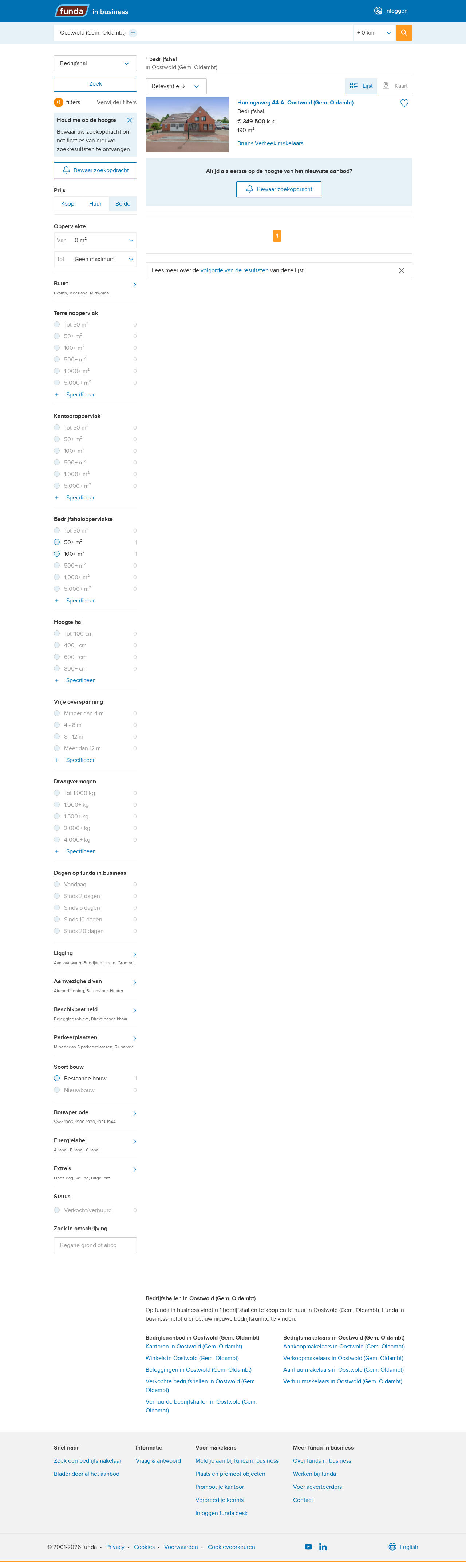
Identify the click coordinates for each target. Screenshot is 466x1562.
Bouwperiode (85, 1116)
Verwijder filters (117, 102)
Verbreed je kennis (220, 1500)
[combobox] (203, 33)
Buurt (81, 287)
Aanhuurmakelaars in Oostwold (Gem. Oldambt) (343, 1369)
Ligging (95, 957)
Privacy (115, 1547)
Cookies (144, 1547)
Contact (303, 1500)
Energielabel (77, 1144)
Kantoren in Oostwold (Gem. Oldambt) (194, 1346)
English (409, 1547)
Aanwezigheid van (88, 985)
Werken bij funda (314, 1474)
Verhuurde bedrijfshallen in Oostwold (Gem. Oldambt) (201, 1406)
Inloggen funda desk (222, 1513)
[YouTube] (308, 1547)
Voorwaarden (181, 1547)
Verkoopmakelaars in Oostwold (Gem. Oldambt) (343, 1358)
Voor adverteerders (317, 1487)
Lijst (367, 86)
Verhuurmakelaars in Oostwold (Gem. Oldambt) (342, 1381)
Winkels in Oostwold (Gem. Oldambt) (192, 1358)
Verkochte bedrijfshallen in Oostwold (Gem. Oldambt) (201, 1386)
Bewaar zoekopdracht (101, 170)
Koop (67, 205)
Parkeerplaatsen (95, 1041)
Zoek (95, 83)
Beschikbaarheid (90, 1013)
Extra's (82, 1172)
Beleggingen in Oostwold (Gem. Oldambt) (199, 1369)
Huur (95, 205)
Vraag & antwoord (158, 1460)
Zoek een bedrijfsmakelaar (87, 1460)
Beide (122, 205)
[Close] (401, 270)
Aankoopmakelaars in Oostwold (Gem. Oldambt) (344, 1346)
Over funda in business (322, 1460)
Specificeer (80, 394)
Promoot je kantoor (220, 1487)
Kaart (400, 86)
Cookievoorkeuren (231, 1547)
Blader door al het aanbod (86, 1474)
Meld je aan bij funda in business (237, 1460)
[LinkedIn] (323, 1547)
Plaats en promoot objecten (230, 1474)
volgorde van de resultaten (235, 270)
